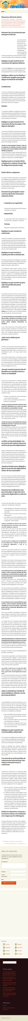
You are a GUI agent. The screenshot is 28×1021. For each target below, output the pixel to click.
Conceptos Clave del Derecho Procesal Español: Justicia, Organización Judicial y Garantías (9, 973)
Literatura (19, 947)
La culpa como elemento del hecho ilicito (16, 27)
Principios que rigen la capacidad (11, 841)
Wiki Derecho (5, 1018)
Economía (19, 953)
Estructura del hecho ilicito (7, 24)
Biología (19, 944)
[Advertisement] (9, 45)
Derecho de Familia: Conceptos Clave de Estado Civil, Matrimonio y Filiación (9, 994)
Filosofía (19, 950)
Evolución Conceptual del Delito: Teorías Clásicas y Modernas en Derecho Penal (9, 989)
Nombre (3, 871)
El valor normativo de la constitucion (15, 843)
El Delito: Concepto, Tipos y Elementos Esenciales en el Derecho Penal (9, 984)
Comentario (4, 861)
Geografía (8, 947)
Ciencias (8, 944)
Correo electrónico (4, 875)
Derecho (13, 19)
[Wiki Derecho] (14, 5)
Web (2, 879)
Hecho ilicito (12, 25)
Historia (7, 950)
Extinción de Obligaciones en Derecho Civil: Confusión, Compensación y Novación (9, 978)
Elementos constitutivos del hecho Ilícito (16, 22)
